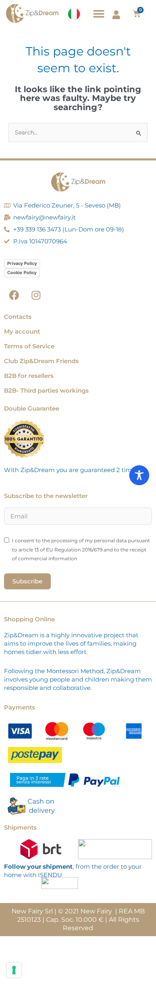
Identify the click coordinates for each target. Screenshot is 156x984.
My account (22, 331)
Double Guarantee (31, 408)
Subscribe (27, 581)
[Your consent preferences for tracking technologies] (14, 970)
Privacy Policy (22, 263)
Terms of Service (29, 346)
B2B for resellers (29, 375)
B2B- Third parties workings (46, 390)
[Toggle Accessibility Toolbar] (139, 475)
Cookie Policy (21, 272)
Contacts (18, 316)
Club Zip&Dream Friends (41, 361)
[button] (99, 14)
